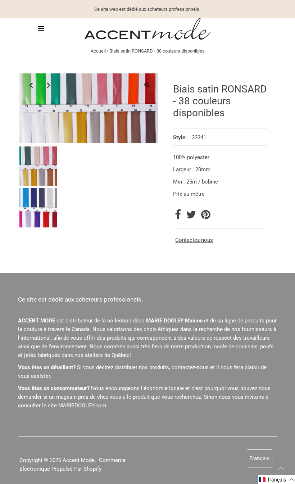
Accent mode (79, 460)
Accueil (98, 51)
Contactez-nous (194, 240)
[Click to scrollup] (280, 469)
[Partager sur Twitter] (192, 216)
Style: (180, 137)
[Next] (48, 85)
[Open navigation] (41, 29)
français (259, 458)
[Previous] (31, 85)
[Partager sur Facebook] (178, 216)
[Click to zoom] (147, 85)
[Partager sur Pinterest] (205, 216)
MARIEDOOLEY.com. (83, 405)
